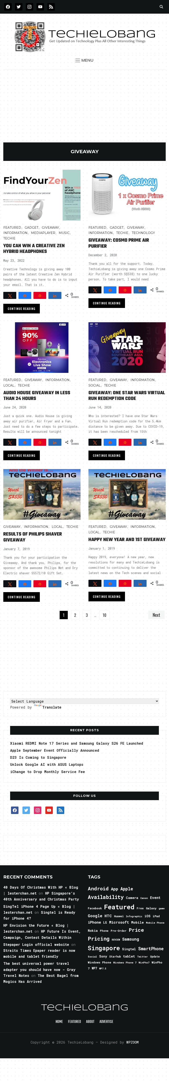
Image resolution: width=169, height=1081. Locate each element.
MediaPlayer (43, 233)
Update (155, 956)
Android (98, 888)
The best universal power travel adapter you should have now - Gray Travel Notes (39, 969)
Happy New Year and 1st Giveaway (126, 539)
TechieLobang (84, 1008)
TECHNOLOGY (143, 233)
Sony (103, 956)
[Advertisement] (84, 109)
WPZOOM (132, 1042)
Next (156, 614)
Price (136, 929)
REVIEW (116, 939)
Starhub (115, 956)
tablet (129, 956)
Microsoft (119, 922)
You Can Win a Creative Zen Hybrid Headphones (34, 248)
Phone (104, 930)
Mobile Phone (155, 922)
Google (95, 915)
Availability (106, 897)
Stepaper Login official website (36, 944)
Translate (51, 707)
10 (104, 615)
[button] (84, 60)
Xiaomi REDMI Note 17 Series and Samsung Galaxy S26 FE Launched (76, 743)
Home (59, 1022)
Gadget (31, 228)
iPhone (94, 922)
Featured (119, 906)
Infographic (134, 916)
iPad (156, 916)
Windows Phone (99, 962)
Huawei (119, 916)
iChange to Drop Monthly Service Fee (47, 771)
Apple (126, 888)
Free (140, 908)
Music (64, 233)
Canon (144, 898)
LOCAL (8, 385)
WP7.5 (102, 968)
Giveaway (50, 228)
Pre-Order (119, 930)
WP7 (94, 968)
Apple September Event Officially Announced (54, 750)
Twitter (142, 956)
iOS (147, 916)
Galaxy (151, 908)
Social (94, 385)
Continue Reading (21, 308)
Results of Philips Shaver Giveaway (32, 537)
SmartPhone (151, 948)
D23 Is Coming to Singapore (38, 757)
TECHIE (9, 238)
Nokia (93, 930)
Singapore (104, 948)
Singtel (129, 949)
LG (105, 922)
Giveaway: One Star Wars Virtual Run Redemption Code (126, 395)
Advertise (106, 1022)
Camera (132, 897)
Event (155, 897)
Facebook (95, 908)
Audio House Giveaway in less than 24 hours (36, 395)
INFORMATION (15, 233)
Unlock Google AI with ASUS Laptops (46, 764)
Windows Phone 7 (124, 962)
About (90, 1022)
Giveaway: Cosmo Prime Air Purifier (118, 243)
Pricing (99, 938)
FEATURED (12, 228)
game (162, 908)
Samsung (130, 939)
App (114, 888)
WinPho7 (144, 962)
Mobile (137, 922)
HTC (108, 915)
